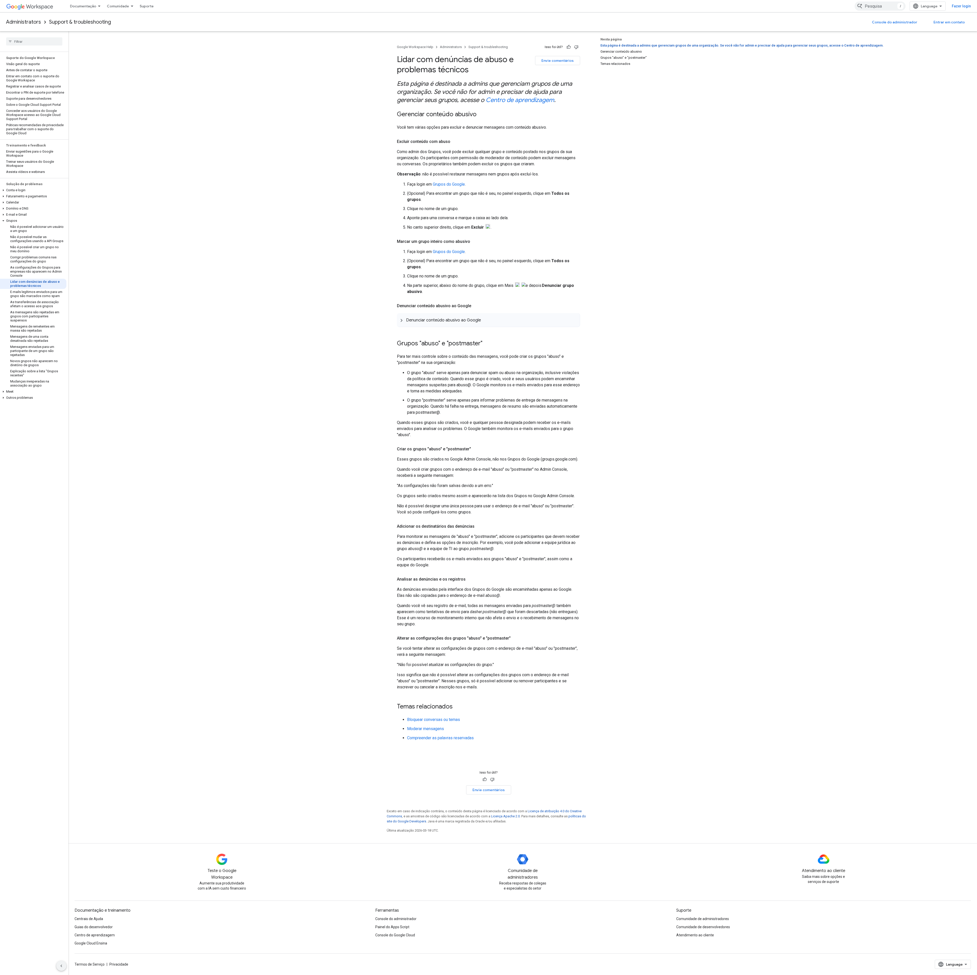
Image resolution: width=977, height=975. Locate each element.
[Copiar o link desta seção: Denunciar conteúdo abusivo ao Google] (476, 306)
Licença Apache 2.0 (505, 816)
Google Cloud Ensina (91, 943)
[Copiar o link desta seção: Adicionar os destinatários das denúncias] (480, 526)
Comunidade (118, 6)
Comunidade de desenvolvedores (703, 927)
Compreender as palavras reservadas (440, 737)
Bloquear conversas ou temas (433, 719)
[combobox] (880, 6)
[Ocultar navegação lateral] (61, 966)
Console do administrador (894, 22)
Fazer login (961, 6)
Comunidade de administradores (702, 919)
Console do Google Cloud (395, 935)
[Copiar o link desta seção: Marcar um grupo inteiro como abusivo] (475, 242)
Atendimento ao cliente (695, 935)
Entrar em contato (949, 22)
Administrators (23, 22)
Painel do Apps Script (392, 927)
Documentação (83, 6)
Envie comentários (557, 60)
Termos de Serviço (90, 964)
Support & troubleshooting (80, 22)
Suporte (147, 6)
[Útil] (568, 47)
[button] (33, 190)
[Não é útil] (576, 47)
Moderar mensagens (425, 728)
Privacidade (118, 964)
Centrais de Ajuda (89, 919)
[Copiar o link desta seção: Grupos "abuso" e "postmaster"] (487, 344)
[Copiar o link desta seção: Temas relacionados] (458, 707)
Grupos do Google (449, 184)
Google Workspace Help (415, 47)
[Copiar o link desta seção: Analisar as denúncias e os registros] (471, 579)
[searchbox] (34, 41)
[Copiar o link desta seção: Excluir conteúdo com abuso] (455, 142)
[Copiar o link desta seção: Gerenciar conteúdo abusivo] (482, 115)
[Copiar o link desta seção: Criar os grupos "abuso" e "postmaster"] (476, 449)
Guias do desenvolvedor (94, 927)
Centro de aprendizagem (520, 100)
